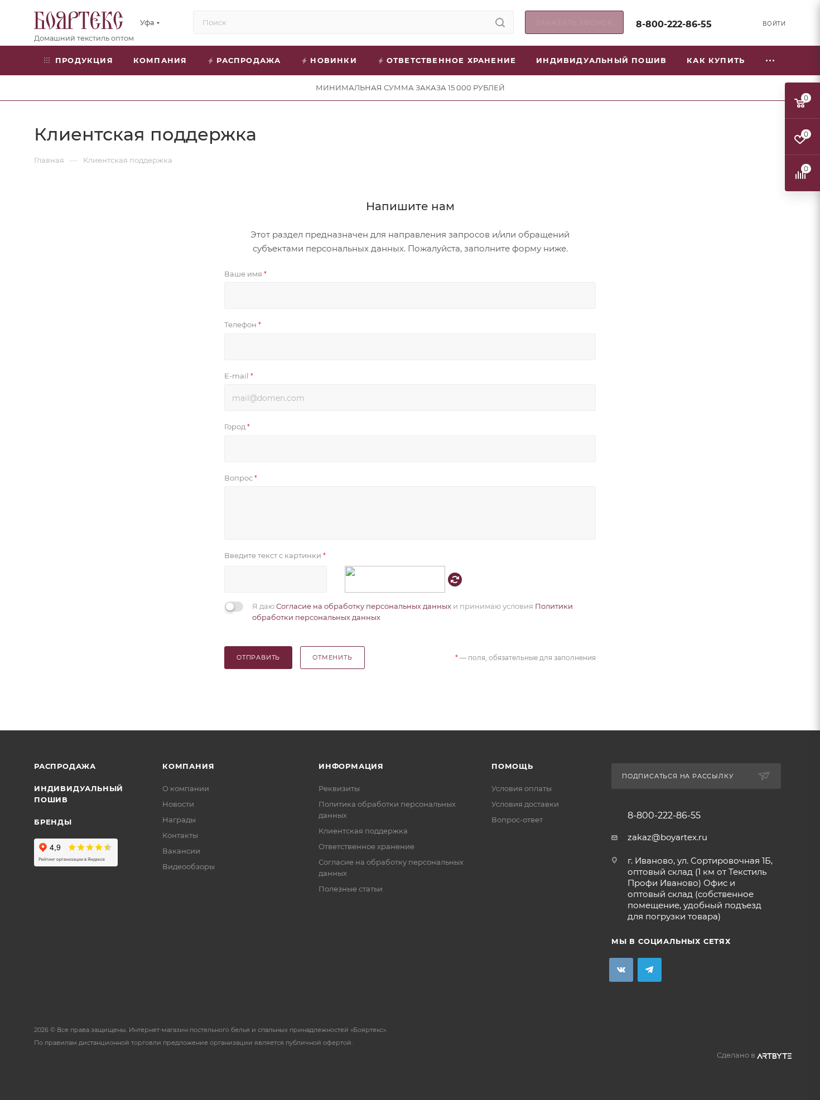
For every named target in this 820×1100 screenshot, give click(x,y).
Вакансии (181, 850)
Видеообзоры (188, 866)
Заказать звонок (574, 22)
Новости (178, 803)
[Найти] (500, 22)
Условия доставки (525, 803)
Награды (179, 819)
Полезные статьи (351, 888)
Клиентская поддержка (363, 830)
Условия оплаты (521, 788)
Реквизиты (339, 788)
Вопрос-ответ (517, 819)
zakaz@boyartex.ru (667, 837)
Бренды (53, 821)
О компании (185, 788)
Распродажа (65, 766)
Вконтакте (621, 970)
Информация (351, 766)
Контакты (180, 835)
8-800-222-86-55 (674, 24)
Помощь (512, 766)
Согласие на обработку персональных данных (363, 606)
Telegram (650, 970)
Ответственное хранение (366, 846)
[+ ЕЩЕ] (771, 60)
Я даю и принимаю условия (412, 612)
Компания (188, 766)
